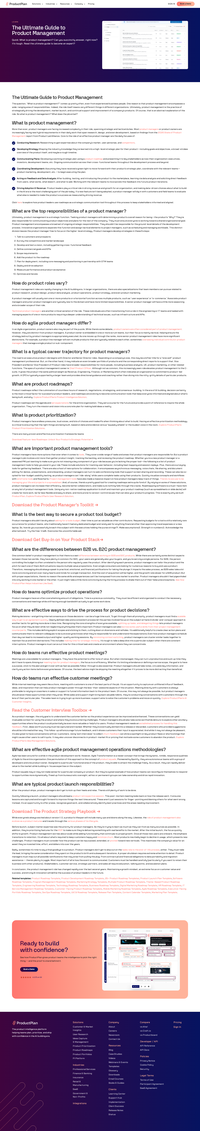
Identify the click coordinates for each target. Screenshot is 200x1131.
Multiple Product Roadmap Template (126, 882)
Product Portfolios (82, 1054)
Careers (113, 1031)
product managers (149, 129)
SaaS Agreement (148, 1088)
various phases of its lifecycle (82, 821)
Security (144, 1069)
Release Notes (116, 1110)
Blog (111, 1050)
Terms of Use (146, 1080)
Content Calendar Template (136, 892)
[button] (38, 4)
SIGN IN (171, 4)
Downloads (114, 1075)
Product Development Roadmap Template (82, 878)
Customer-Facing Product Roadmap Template (78, 889)
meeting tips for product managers (62, 662)
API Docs (144, 1050)
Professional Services (84, 1069)
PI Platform (79, 1058)
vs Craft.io (145, 1031)
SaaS (75, 1089)
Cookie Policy (146, 1065)
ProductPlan (18, 496)
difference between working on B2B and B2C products (107, 556)
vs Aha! (144, 1027)
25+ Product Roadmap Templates (122, 878)
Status (112, 1114)
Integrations (80, 1103)
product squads (108, 759)
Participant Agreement (152, 1084)
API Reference (147, 1046)
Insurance (78, 1077)
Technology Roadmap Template (72, 885)
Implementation (117, 1102)
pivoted (114, 841)
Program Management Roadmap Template (54, 882)
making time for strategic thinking (81, 641)
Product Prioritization (84, 1046)
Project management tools (62, 479)
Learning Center (117, 1094)
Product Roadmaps (83, 1050)
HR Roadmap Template (169, 885)
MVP (60, 830)
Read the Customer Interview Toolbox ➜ (52, 710)
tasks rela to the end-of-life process (141, 850)
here (19, 202)
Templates (114, 1066)
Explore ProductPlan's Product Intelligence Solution (60, 397)
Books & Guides (116, 1083)
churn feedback (111, 734)
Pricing (177, 1022)
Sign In (177, 1027)
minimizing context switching (108, 637)
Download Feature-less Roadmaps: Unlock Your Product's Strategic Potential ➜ (52, 439)
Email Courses (116, 1079)
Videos (112, 1058)
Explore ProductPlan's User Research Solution (49, 496)
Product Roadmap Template (46, 878)
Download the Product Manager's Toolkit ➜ (55, 505)
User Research (80, 1034)
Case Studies (115, 1054)
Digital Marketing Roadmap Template (138, 885)
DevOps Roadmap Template (56, 892)
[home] (16, 4)
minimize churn (105, 837)
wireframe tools (25, 479)
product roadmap (94, 159)
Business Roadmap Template (104, 885)
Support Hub (115, 1098)
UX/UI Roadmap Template (84, 892)
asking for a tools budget (67, 520)
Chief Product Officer (80, 368)
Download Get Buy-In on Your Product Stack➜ (57, 540)
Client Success (116, 1106)
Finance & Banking (82, 1073)
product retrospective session (88, 796)
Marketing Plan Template (164, 892)
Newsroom (114, 1035)
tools (81, 455)
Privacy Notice (147, 1061)
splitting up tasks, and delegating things (138, 623)
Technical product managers (26, 311)
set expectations (60, 403)
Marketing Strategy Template (92, 882)
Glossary (113, 1071)
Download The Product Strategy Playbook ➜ (56, 812)
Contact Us (114, 1039)
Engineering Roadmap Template (39, 885)
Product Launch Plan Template (156, 878)
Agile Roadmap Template (154, 889)
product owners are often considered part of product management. (147, 329)
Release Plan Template (109, 892)
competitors (128, 143)
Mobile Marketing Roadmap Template (122, 889)
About (112, 1027)
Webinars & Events (118, 1062)
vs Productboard (148, 1035)
